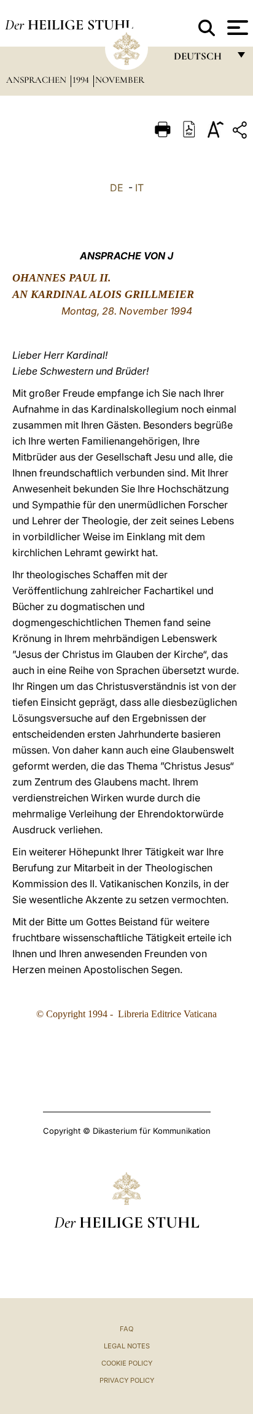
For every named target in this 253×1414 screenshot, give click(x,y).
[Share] (241, 132)
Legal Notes (127, 1346)
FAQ (126, 1328)
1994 (81, 79)
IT (139, 188)
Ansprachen (37, 79)
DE (116, 188)
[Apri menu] (236, 27)
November (119, 79)
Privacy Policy (126, 1380)
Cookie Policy (126, 1363)
